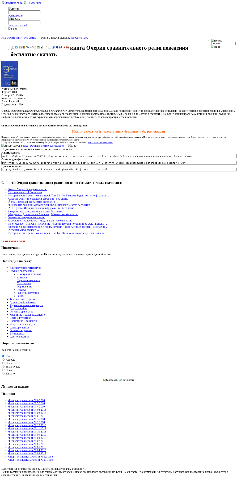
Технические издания (22, 299)
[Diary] (64, 47)
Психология (24, 283)
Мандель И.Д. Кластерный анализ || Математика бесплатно (43, 214)
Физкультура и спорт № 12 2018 (27, 425)
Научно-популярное (28, 280)
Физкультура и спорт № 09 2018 (27, 434)
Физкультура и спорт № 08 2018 (27, 437)
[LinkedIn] (53, 47)
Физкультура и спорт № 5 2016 (26, 403)
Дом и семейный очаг (23, 302)
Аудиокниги (17, 333)
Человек (59, 145)
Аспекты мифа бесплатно (23, 229)
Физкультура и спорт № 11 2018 (27, 428)
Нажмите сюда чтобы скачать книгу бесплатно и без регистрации (118, 131)
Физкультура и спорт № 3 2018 (26, 419)
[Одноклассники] (20, 47)
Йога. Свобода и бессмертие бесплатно (31, 201)
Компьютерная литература (25, 267)
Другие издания (19, 336)
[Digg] (31, 47)
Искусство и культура (22, 324)
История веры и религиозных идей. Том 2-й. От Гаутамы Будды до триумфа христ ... (58, 195)
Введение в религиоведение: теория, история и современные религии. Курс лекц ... (58, 226)
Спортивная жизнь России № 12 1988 (30, 456)
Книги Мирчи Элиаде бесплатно (27, 189)
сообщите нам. (79, 37)
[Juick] (46, 47)
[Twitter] (17, 47)
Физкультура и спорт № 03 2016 (27, 409)
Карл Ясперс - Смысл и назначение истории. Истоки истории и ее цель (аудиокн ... (57, 223)
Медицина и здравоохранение (27, 314)
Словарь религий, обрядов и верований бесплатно (38, 198)
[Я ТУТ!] (60, 47)
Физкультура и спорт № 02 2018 (27, 453)
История (22, 277)
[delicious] (42, 47)
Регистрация (15, 15)
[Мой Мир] (24, 47)
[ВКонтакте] (13, 47)
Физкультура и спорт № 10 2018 (27, 431)
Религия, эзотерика (41, 145)
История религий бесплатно (25, 192)
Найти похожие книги (13, 241)
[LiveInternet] (49, 47)
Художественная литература (26, 305)
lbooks (24, 145)
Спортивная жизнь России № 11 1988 (30, 459)
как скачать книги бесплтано (100, 142)
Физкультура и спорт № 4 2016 (26, 406)
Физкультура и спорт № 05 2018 (27, 447)
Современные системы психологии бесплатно (35, 211)
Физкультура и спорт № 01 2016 (27, 415)
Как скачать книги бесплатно (18, 37)
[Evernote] (38, 47)
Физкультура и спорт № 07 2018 (27, 440)
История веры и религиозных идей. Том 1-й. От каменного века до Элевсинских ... (57, 233)
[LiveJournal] (27, 47)
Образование (24, 286)
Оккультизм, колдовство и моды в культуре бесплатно (40, 220)
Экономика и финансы (23, 320)
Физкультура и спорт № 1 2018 (26, 422)
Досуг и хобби (18, 308)
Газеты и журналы (21, 330)
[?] (30, 349)
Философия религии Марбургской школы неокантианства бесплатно (49, 204)
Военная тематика (20, 317)
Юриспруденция (19, 327)
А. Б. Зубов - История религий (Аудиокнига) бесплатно (41, 208)
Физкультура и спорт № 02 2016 (27, 412)
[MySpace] (57, 47)
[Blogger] (35, 47)
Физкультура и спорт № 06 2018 (27, 444)
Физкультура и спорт (22, 311)
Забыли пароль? (17, 25)
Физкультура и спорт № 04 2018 (27, 450)
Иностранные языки (29, 274)
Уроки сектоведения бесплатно (26, 217)
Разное (21, 295)
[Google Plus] (68, 47)
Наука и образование (22, 270)
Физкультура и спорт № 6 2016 (26, 400)
